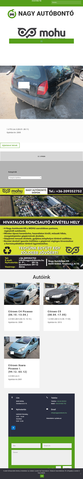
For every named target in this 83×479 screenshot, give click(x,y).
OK (42, 476)
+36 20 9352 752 (60, 403)
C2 (38, 156)
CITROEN (42, 156)
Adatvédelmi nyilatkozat (53, 418)
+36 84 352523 (61, 401)
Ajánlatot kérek (9, 145)
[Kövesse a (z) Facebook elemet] (13, 428)
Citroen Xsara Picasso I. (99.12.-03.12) (17, 368)
